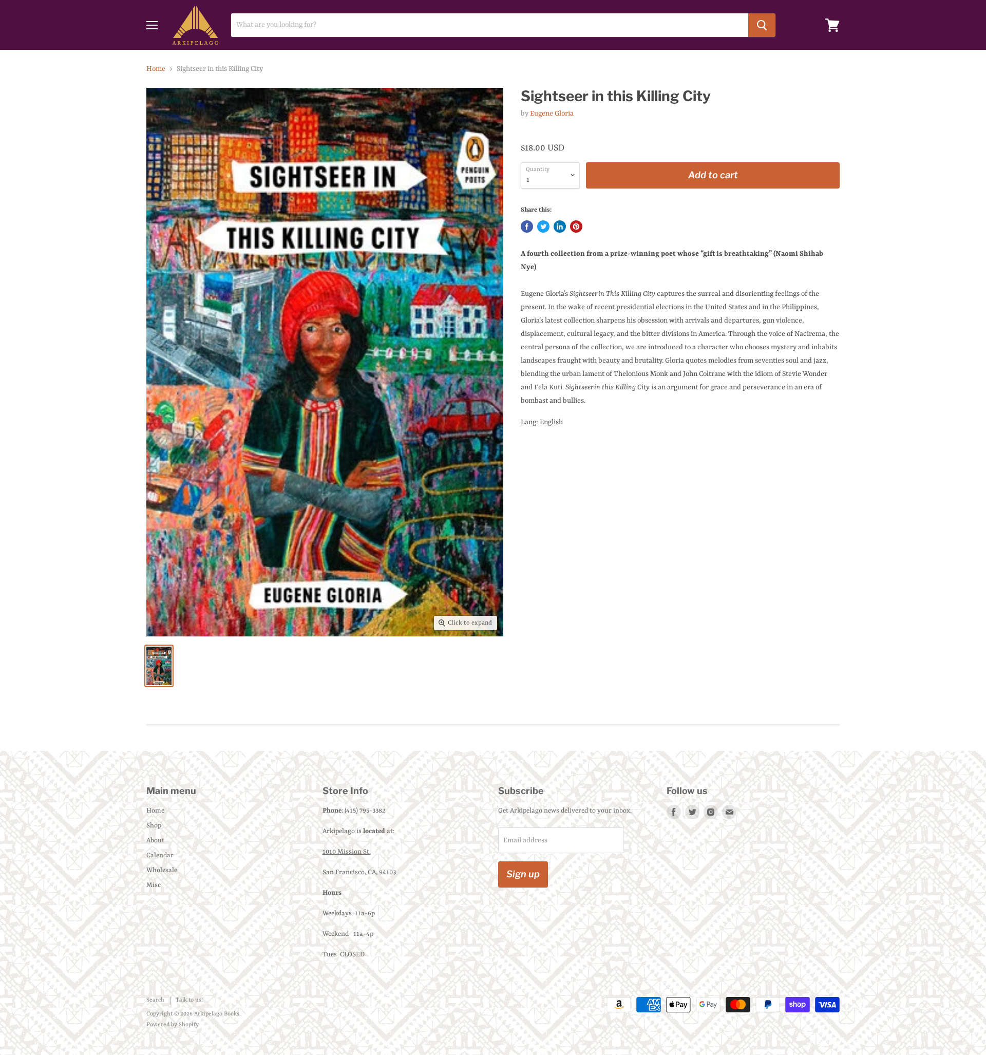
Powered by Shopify (172, 1025)
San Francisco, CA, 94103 (359, 872)
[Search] (761, 25)
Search (155, 1000)
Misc (153, 885)
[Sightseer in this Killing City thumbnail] (159, 666)
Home (155, 69)
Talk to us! (189, 1000)
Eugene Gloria (552, 113)
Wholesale (161, 870)
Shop (153, 826)
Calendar (160, 855)
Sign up (523, 874)
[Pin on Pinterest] (576, 226)
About (155, 840)
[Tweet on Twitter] (543, 226)
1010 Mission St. (347, 852)
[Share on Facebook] (527, 226)
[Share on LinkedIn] (560, 226)
